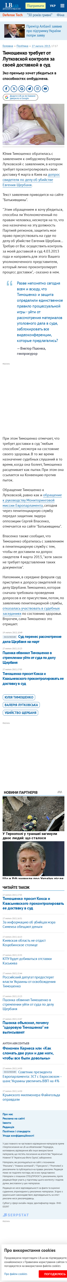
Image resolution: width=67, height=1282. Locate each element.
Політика (22, 46)
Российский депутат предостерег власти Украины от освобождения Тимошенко (29, 981)
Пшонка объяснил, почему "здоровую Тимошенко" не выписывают (25, 1027)
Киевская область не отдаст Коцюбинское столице (24, 942)
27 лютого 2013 (41, 46)
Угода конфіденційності (18, 1135)
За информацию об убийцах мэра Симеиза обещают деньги (29, 924)
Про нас (8, 1114)
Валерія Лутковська (21, 705)
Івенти (7, 1123)
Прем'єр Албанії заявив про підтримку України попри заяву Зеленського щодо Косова (44, 35)
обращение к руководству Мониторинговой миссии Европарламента (32, 500)
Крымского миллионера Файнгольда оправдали (31, 1097)
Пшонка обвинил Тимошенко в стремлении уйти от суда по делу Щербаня (29, 657)
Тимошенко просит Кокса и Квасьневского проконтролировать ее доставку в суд (33, 678)
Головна (8, 46)
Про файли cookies (15, 1274)
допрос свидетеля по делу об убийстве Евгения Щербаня (31, 179)
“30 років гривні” (39, 15)
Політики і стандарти (16, 1131)
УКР (53, 6)
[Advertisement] (33, 399)
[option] (33, 30)
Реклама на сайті (14, 1118)
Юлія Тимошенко (19, 697)
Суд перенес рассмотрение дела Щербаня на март (32, 639)
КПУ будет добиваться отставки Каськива (27, 961)
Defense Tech (13, 15)
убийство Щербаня (20, 713)
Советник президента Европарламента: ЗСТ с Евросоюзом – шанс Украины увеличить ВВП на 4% (32, 1076)
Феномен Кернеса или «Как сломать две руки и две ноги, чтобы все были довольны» (28, 1053)
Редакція (8, 1127)
